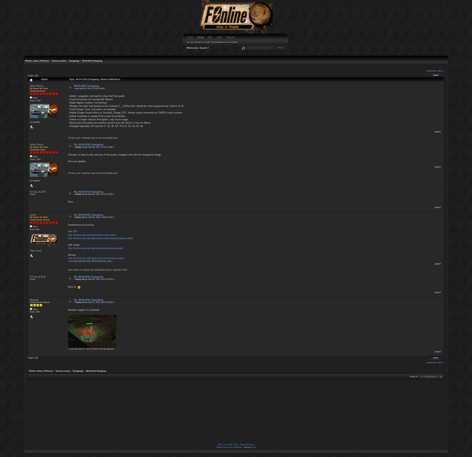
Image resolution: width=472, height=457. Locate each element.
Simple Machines (247, 445)
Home (190, 37)
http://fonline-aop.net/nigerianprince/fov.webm (92, 235)
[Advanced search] (243, 47)
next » (441, 70)
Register (230, 37)
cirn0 (33, 214)
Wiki (210, 37)
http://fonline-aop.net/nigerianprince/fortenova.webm (95, 248)
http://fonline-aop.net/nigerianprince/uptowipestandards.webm (100, 238)
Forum (200, 37)
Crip (254, 447)
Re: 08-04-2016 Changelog (88, 144)
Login (219, 37)
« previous (431, 70)
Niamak (34, 300)
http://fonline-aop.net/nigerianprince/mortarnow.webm (96, 258)
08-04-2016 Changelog (86, 85)
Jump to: (413, 376)
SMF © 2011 (233, 445)
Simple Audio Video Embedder (229, 447)
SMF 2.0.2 (222, 445)
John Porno (36, 85)
